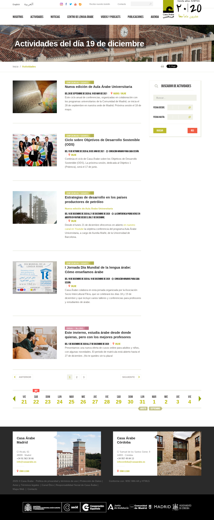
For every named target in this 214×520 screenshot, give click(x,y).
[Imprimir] (162, 66)
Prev (14, 399)
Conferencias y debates (78, 82)
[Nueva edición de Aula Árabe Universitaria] (35, 97)
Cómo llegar (24, 471)
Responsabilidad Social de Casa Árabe (76, 485)
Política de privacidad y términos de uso (57, 481)
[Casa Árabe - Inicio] (182, 9)
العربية (28, 4)
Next (200, 399)
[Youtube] (75, 4)
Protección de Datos (90, 481)
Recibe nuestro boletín (99, 4)
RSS (192, 130)
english (16, 4)
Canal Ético (48, 485)
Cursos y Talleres (75, 328)
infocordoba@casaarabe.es (131, 462)
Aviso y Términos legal (25, 485)
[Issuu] (79, 4)
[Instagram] (60, 4)
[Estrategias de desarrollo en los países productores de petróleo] (35, 207)
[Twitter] (70, 4)
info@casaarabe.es (26, 462)
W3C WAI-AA (132, 481)
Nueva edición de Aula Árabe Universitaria (98, 87)
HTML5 (146, 481)
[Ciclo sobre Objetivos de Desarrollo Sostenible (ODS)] (35, 150)
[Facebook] (65, 4)
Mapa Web (18, 489)
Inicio (15, 66)
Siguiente (128, 377)
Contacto (122, 4)
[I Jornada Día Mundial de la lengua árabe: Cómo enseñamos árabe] (35, 277)
